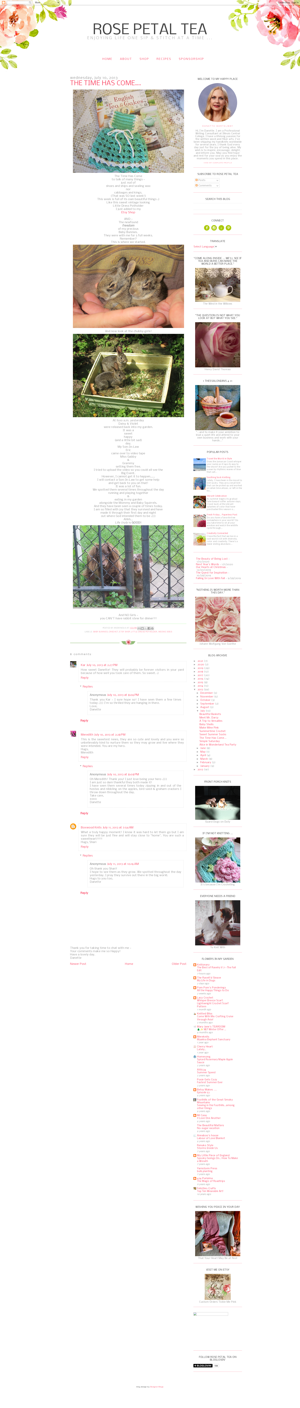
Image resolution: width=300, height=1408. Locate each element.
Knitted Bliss (204, 1013)
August (205, 707)
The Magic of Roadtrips (211, 1181)
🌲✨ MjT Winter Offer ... (211, 1029)
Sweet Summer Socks (212, 734)
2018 (201, 671)
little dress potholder (144, 632)
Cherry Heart (205, 1046)
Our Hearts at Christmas (211, 567)
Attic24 (201, 1069)
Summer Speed (206, 1072)
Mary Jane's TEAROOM (211, 1026)
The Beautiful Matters (210, 1125)
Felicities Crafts (206, 1188)
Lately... (201, 1049)
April (203, 755)
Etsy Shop (128, 212)
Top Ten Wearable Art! (210, 1191)
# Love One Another (209, 1118)
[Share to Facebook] (149, 628)
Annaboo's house (208, 1135)
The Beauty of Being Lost (212, 559)
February (206, 762)
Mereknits (203, 1036)
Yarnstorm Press (207, 1168)
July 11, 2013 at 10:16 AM (123, 864)
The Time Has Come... (213, 738)
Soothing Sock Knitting (218, 478)
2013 (201, 689)
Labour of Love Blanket (211, 1138)
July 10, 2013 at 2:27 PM (102, 665)
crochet (113, 632)
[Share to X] (145, 628)
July (203, 711)
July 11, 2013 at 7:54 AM (118, 827)
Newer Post (78, 964)
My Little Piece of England (213, 1155)
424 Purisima (205, 1178)
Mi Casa (202, 1115)
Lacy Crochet (205, 997)
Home (107, 59)
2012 (201, 769)
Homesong (203, 1056)
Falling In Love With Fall (210, 578)
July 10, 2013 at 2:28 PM (109, 734)
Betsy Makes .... (207, 1089)
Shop (144, 59)
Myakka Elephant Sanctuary (213, 1039)
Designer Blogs (157, 1387)
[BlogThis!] (142, 628)
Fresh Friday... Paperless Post (222, 515)
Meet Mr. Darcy (209, 717)
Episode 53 (203, 1092)
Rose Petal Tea (150, 30)
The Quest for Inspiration (211, 572)
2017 (201, 675)
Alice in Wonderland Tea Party (217, 744)
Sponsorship (191, 59)
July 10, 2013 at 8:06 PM (123, 695)
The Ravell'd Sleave (209, 977)
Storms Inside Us (207, 1148)
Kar (83, 665)
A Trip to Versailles (211, 721)
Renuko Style (205, 1145)
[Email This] (139, 628)
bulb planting (205, 1171)
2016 (201, 678)
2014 (201, 686)
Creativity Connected (217, 533)
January (205, 766)
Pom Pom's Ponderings (211, 987)
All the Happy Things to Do (213, 990)
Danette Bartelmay (217, 126)
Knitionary (203, 964)
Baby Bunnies (100, 632)
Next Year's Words (207, 564)
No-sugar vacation (208, 1128)
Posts (201, 180)
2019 (201, 668)
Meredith (87, 734)
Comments (205, 185)
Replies (88, 686)
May (203, 752)
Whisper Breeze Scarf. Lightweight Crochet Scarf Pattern (213, 1003)
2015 (201, 682)
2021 (201, 661)
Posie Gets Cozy (207, 1079)
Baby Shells (206, 724)
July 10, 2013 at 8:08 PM (123, 774)
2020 (201, 664)
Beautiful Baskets (210, 714)
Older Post (179, 964)
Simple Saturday (209, 741)
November (207, 696)
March (204, 759)
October (205, 700)
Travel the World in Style (219, 459)
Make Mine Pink (209, 727)
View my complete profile (218, 163)
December (207, 693)
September (207, 703)
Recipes (164, 59)
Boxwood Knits (91, 827)
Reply (85, 678)
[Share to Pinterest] (152, 628)
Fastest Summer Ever (210, 1082)
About (126, 59)
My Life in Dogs (206, 980)
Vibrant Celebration (217, 496)
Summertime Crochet (212, 731)
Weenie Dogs (165, 632)
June (203, 748)
